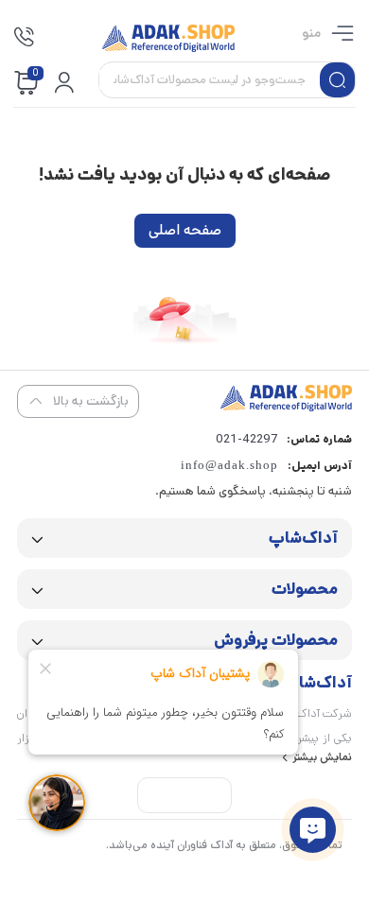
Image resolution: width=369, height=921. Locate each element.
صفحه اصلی (185, 230)
